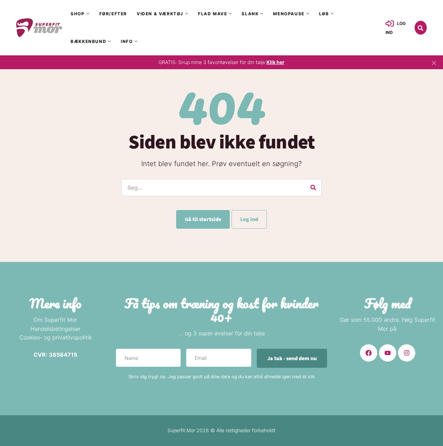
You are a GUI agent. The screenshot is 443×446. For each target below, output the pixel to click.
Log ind (249, 219)
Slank (250, 13)
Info (127, 41)
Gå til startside (203, 219)
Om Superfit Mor (55, 319)
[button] (421, 28)
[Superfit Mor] (39, 27)
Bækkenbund (88, 41)
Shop (77, 13)
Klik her (275, 62)
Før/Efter (113, 13)
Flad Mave (212, 13)
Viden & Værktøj (160, 13)
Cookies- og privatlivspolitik (55, 337)
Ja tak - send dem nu (292, 358)
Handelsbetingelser (55, 328)
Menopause (288, 13)
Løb (324, 13)
